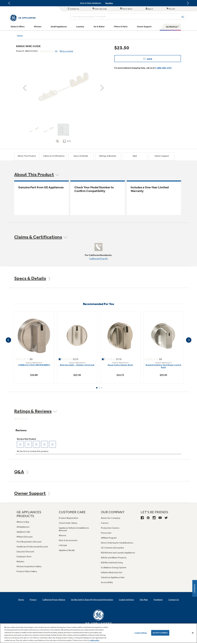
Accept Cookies (160, 633)
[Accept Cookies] (193, 633)
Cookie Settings (141, 633)
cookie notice (94, 640)
